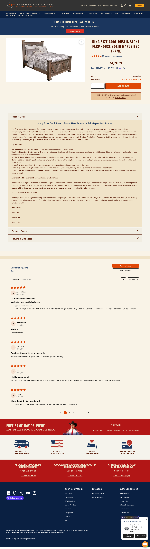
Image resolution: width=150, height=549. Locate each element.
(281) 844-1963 (120, 98)
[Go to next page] (89, 412)
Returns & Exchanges (127, 505)
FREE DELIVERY (102, 95)
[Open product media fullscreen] (81, 42)
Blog (99, 5)
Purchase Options (98, 493)
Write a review (125, 266)
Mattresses (68, 493)
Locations (105, 5)
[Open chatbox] (145, 544)
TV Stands (68, 516)
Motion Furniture (70, 505)
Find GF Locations (121, 475)
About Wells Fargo (98, 497)
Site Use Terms (124, 509)
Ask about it (141, 536)
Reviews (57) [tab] (16, 279)
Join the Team (124, 497)
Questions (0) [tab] (26, 279)
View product (128, 535)
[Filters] (123, 279)
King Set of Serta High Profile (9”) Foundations (136, 527)
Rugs (66, 520)
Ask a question (125, 270)
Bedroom (68, 509)
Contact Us (113, 5)
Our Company (92, 5)
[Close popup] (146, 519)
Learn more (75, 31)
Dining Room (69, 512)
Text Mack (116, 425)
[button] (96, 56)
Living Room (69, 497)
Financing (84, 5)
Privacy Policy (124, 501)
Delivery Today (124, 493)
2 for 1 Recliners (70, 501)
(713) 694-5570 (28, 475)
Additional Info (124, 512)
